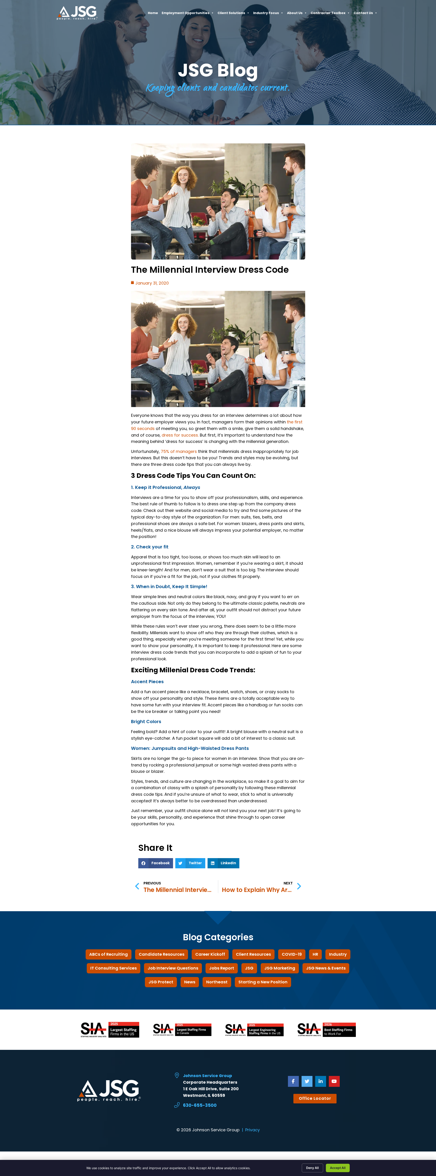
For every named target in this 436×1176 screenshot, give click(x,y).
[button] (155, 863)
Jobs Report (221, 968)
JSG (249, 968)
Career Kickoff (210, 954)
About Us (294, 14)
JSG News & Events (326, 968)
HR (315, 954)
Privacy (252, 1130)
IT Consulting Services (113, 968)
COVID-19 (292, 954)
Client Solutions (231, 14)
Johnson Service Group (207, 1075)
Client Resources (253, 954)
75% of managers (179, 451)
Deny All (312, 1168)
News (189, 982)
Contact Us (363, 14)
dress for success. (180, 435)
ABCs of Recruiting (108, 954)
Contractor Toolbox (328, 14)
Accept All (338, 1168)
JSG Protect (161, 982)
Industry (338, 954)
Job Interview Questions (173, 968)
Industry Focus (266, 14)
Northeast (217, 982)
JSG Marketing (279, 968)
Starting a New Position (262, 982)
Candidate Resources (161, 954)
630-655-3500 (200, 1105)
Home (153, 14)
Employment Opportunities (185, 14)
